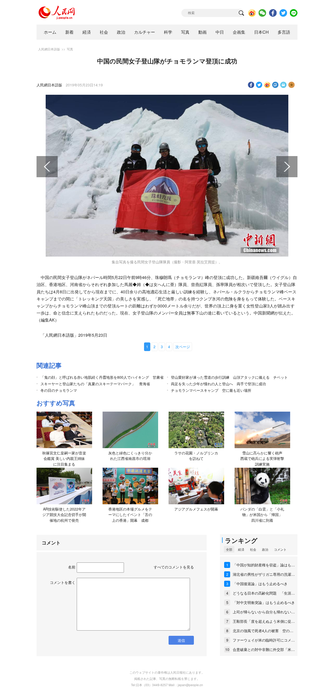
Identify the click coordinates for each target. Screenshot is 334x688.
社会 (104, 32)
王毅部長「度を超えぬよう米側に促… (264, 621)
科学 (168, 32)
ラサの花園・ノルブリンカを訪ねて (196, 455)
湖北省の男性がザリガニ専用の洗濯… (264, 574)
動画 (202, 32)
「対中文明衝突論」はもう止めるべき (264, 602)
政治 (121, 32)
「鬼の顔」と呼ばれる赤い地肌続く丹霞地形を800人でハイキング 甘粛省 (102, 377)
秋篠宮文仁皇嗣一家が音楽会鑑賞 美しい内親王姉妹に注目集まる (64, 458)
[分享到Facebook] (251, 85)
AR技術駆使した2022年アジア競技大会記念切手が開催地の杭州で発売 (64, 514)
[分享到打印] (283, 85)
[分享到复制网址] (275, 85)
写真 (185, 32)
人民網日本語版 (49, 49)
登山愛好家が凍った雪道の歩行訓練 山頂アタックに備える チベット (229, 377)
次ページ (182, 346)
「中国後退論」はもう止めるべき (260, 583)
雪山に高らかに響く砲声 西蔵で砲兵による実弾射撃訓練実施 (263, 458)
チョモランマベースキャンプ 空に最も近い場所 (211, 390)
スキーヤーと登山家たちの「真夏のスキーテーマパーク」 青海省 (95, 383)
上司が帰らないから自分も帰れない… (264, 611)
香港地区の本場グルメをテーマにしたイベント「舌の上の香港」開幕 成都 (130, 514)
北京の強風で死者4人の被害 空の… (263, 630)
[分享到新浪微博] (267, 85)
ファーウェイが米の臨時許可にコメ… (264, 640)
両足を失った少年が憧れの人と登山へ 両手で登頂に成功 (218, 383)
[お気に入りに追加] (291, 85)
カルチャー (144, 32)
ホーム (50, 32)
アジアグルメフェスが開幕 (196, 509)
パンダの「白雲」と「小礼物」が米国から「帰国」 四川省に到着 (263, 514)
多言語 (284, 32)
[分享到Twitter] (259, 85)
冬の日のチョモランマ (58, 390)
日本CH (261, 32)
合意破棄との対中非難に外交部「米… (264, 649)
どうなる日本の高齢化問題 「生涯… (264, 593)
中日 (220, 32)
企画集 (239, 32)
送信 (181, 640)
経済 (86, 32)
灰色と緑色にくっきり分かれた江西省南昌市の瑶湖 (130, 455)
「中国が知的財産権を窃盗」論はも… (264, 564)
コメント (280, 549)
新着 (69, 32)
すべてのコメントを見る (174, 567)
